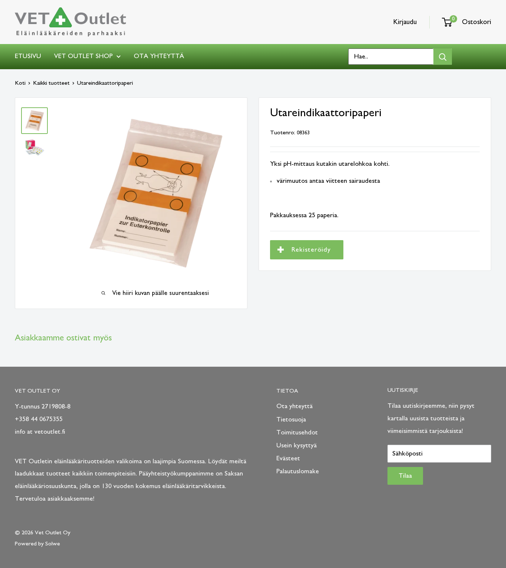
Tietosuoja (291, 419)
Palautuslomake (297, 471)
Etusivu (28, 56)
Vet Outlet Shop (83, 56)
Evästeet (288, 458)
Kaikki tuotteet (51, 83)
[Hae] (442, 56)
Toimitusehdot (297, 432)
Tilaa (405, 476)
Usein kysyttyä (296, 445)
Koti (20, 83)
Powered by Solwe (37, 544)
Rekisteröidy (311, 249)
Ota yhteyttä (159, 56)
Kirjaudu (405, 22)
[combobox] (391, 56)
